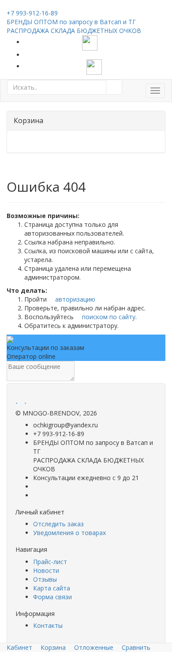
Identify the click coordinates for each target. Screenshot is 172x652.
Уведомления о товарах (69, 532)
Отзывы (45, 579)
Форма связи (52, 597)
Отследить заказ (58, 524)
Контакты (48, 625)
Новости (46, 570)
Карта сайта (51, 588)
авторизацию (74, 299)
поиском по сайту (107, 317)
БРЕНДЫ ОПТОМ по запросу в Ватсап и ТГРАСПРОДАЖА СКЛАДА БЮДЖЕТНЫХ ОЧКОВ (74, 26)
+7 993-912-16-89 (32, 13)
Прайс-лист (50, 561)
